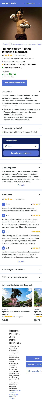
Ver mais (21, 185)
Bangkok (6, 44)
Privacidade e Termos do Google (13, 396)
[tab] (21, 91)
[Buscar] (24, 3)
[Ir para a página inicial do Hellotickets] (9, 3)
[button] (21, 91)
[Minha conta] (39, 3)
